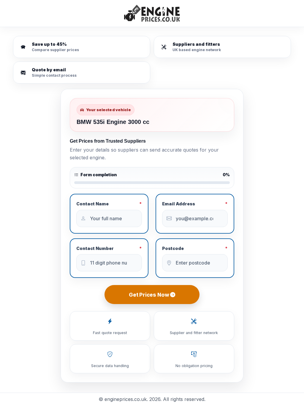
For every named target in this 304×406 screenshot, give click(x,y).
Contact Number (109, 248)
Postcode (195, 248)
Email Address (195, 203)
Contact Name (109, 203)
